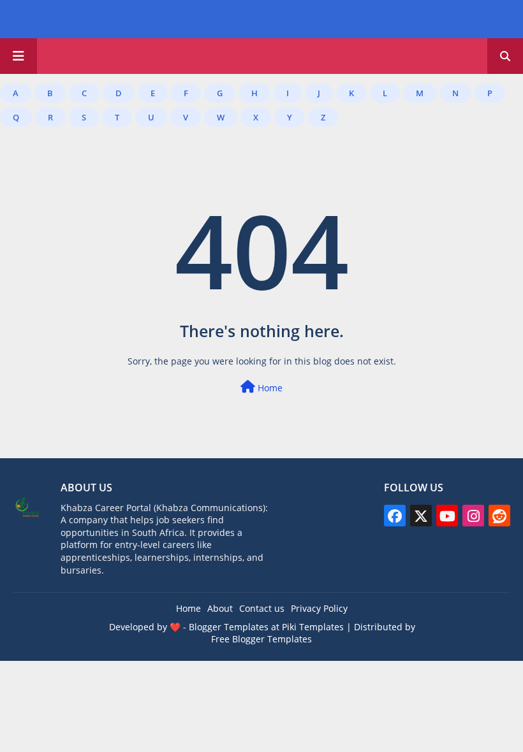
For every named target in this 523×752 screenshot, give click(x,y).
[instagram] (473, 515)
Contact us (261, 608)
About (220, 608)
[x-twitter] (421, 515)
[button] (505, 56)
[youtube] (447, 515)
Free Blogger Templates (261, 639)
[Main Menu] (18, 56)
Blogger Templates (229, 627)
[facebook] (395, 515)
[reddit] (499, 515)
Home (269, 388)
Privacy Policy (319, 608)
